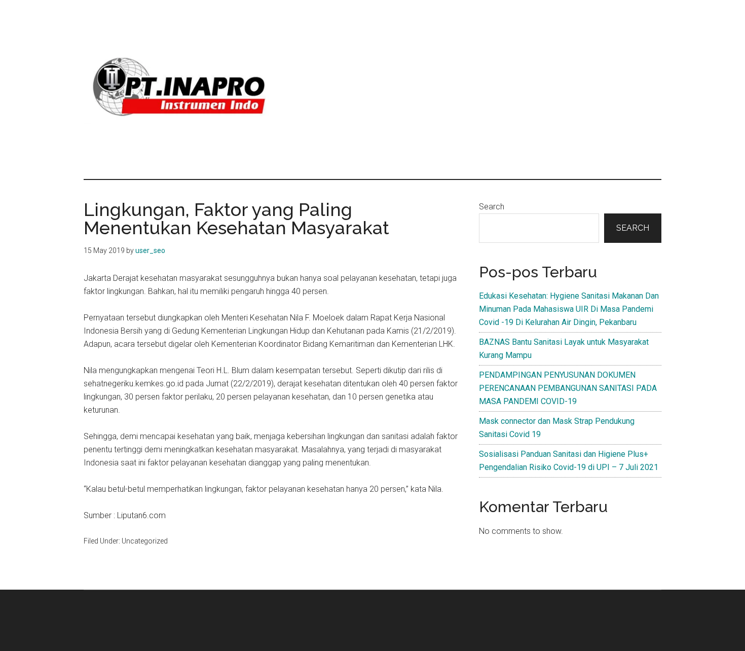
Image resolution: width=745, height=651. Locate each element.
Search (491, 206)
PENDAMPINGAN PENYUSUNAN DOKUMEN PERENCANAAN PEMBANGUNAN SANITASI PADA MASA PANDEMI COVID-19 (568, 388)
